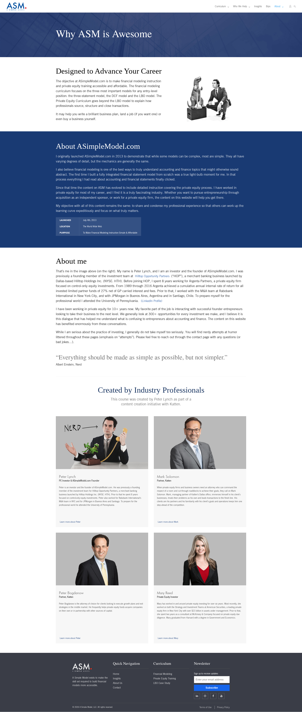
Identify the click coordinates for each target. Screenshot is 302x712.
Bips (268, 6)
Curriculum (220, 6)
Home (116, 673)
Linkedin (197, 696)
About (277, 6)
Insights (258, 6)
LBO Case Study (161, 683)
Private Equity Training (164, 678)
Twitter (205, 696)
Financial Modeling (162, 673)
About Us (117, 683)
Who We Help (240, 6)
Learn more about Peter (70, 522)
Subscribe (212, 687)
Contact (117, 687)
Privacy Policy (223, 707)
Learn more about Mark (168, 522)
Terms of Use (205, 707)
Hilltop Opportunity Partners (152, 276)
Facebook (213, 696)
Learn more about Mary (168, 638)
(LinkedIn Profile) (151, 300)
